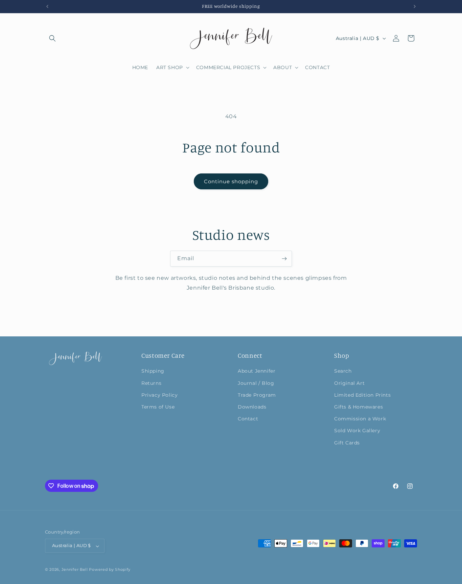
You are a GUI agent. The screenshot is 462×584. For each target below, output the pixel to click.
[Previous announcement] (47, 6)
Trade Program (257, 395)
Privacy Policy (159, 395)
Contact (248, 419)
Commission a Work (360, 419)
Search (343, 371)
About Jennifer (256, 371)
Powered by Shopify (110, 569)
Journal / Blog (256, 383)
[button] (52, 38)
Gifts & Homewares (358, 406)
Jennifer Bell (75, 569)
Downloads (252, 406)
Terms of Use (158, 406)
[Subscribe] (284, 259)
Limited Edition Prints (362, 395)
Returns (151, 383)
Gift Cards (347, 442)
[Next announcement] (414, 6)
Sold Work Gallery (357, 430)
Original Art (349, 383)
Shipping (152, 371)
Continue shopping (231, 181)
